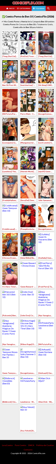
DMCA (31, 445)
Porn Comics (20, 445)
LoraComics (7, 445)
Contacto (28, 449)
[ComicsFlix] (28, 3)
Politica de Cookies (45, 445)
